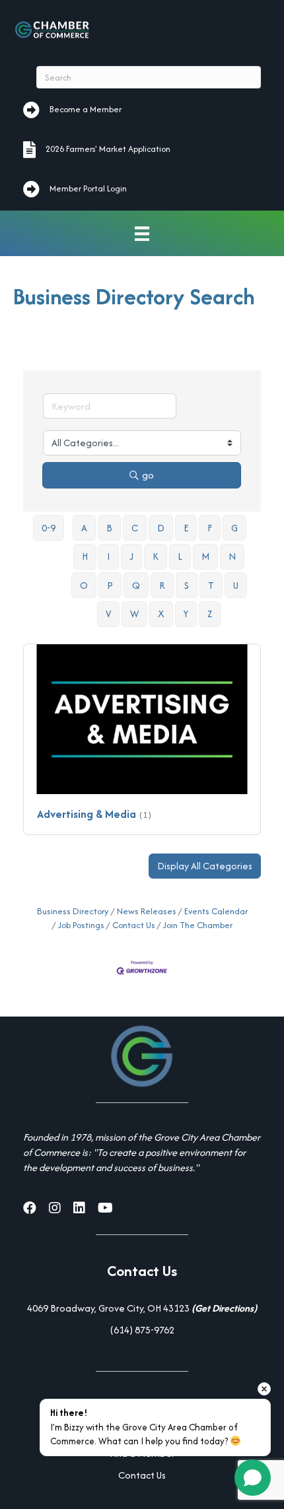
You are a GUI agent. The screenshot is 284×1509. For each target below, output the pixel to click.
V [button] (108, 613)
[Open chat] (252, 1477)
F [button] (209, 528)
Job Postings (81, 925)
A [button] (84, 528)
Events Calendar (216, 911)
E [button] (186, 528)
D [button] (160, 528)
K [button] (156, 556)
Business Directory (73, 911)
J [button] (131, 556)
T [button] (211, 585)
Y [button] (186, 613)
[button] (205, 866)
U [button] (235, 585)
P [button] (110, 585)
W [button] (134, 613)
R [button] (162, 585)
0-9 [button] (48, 528)
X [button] (161, 613)
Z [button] (209, 613)
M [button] (205, 556)
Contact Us (133, 925)
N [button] (232, 556)
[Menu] (142, 233)
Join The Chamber (197, 925)
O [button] (84, 585)
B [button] (109, 528)
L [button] (180, 556)
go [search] (148, 475)
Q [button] (136, 585)
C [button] (134, 528)
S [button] (186, 585)
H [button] (85, 556)
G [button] (234, 528)
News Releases (146, 911)
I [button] (108, 556)
